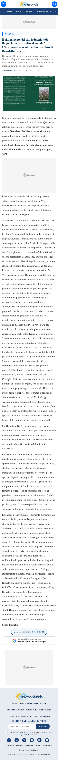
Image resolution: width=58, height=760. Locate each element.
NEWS (14, 703)
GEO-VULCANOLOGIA (15, 710)
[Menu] (3, 4)
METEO (43, 703)
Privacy (37, 745)
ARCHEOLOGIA (45, 710)
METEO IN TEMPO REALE (28, 703)
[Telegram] (32, 740)
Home (9, 11)
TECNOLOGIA (13, 716)
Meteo (29, 11)
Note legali (29, 745)
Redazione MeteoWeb (13, 70)
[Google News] (39, 740)
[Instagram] (16, 740)
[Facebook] (9, 740)
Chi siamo (10, 745)
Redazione (19, 745)
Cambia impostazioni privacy (29, 750)
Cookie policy (47, 745)
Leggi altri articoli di (30, 631)
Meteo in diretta (43, 11)
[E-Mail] (47, 740)
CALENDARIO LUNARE (29, 716)
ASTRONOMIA (31, 710)
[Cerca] (54, 4)
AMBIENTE (9, 34)
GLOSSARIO (45, 716)
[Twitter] (24, 740)
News (18, 11)
